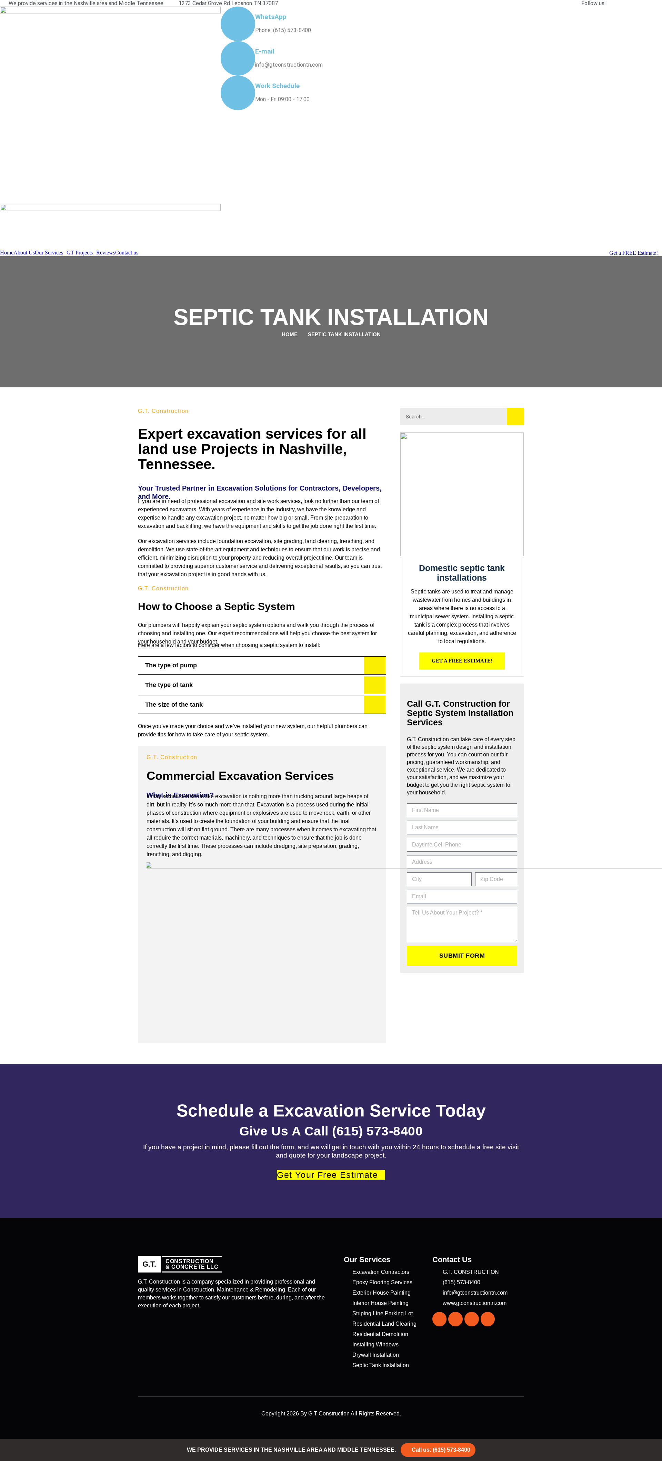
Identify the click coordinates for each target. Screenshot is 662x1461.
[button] (51, 252)
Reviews (105, 252)
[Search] (515, 416)
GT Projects (80, 252)
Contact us (126, 252)
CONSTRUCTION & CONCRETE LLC (192, 1264)
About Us (24, 252)
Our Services (49, 252)
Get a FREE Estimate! (633, 253)
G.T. (149, 1264)
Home (6, 252)
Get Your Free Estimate (327, 1175)
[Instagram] (455, 1319)
